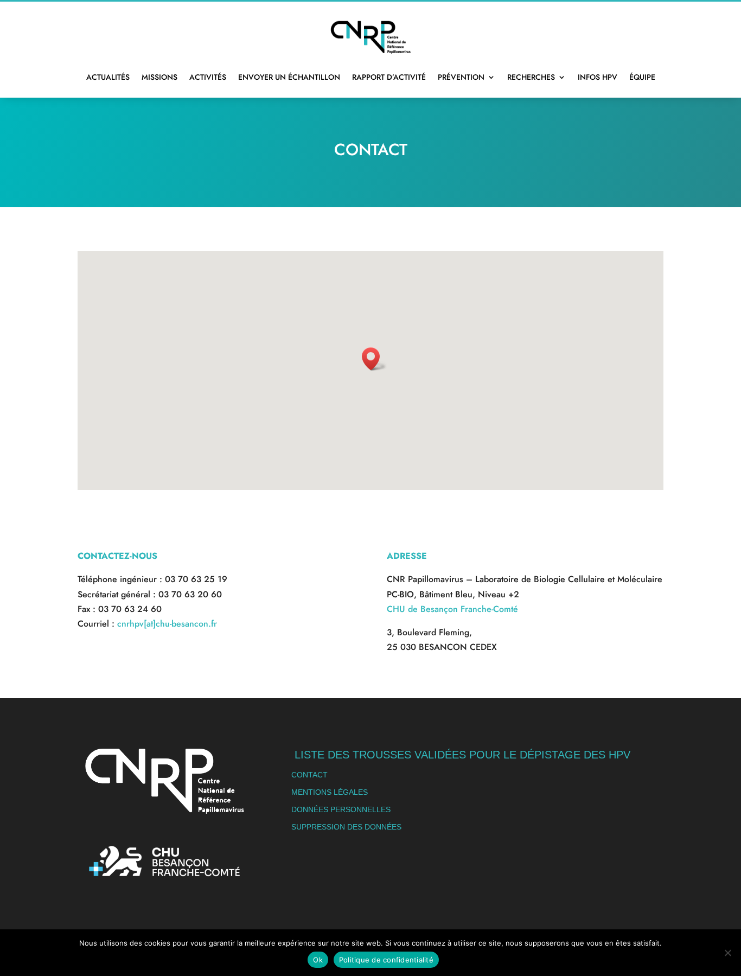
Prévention (461, 77)
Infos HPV (597, 77)
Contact (309, 774)
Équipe (642, 77)
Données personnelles (341, 809)
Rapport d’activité (389, 77)
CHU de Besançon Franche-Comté (452, 609)
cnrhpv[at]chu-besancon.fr (167, 623)
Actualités (108, 77)
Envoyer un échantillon (289, 77)
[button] (374, 359)
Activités (207, 77)
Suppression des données (346, 826)
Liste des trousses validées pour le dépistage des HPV (462, 755)
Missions (159, 77)
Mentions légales (329, 792)
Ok (318, 959)
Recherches (531, 77)
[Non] (727, 952)
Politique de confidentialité (386, 959)
